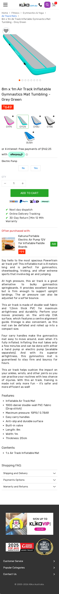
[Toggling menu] (5, 4)
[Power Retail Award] (20, 547)
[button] (19, 79)
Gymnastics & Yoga (33, 13)
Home (5, 13)
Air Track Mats (9, 16)
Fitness (15, 13)
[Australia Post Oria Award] (44, 547)
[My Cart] (54, 5)
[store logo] (28, 4)
